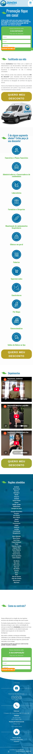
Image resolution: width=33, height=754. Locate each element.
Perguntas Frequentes (16, 739)
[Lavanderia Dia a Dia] (11, 3)
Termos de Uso (16, 737)
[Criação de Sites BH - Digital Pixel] (8, 751)
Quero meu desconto (16, 96)
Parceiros (16, 741)
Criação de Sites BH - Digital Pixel (23, 751)
